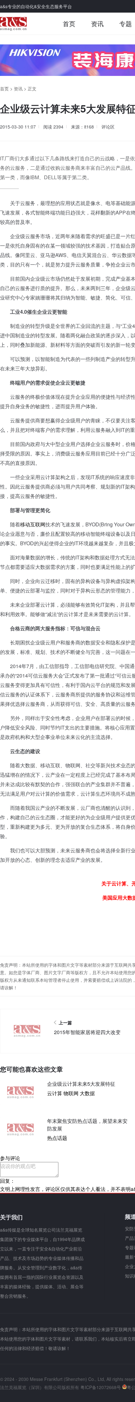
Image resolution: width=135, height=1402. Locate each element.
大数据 (87, 1093)
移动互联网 (32, 524)
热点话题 (57, 1138)
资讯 (97, 23)
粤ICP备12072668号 (100, 1387)
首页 (69, 23)
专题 (125, 23)
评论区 (108, 126)
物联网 (70, 1093)
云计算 (54, 1093)
